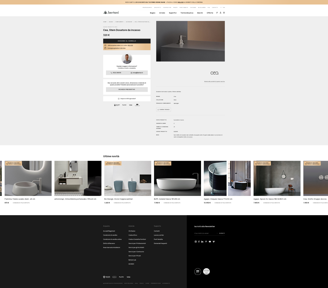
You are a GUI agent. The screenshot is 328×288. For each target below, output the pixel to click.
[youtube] (210, 241)
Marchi (200, 13)
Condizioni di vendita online (112, 239)
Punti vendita (184, 7)
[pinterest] (206, 241)
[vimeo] (213, 241)
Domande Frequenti (160, 243)
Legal (136, 283)
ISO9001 (131, 264)
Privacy (142, 283)
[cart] (223, 13)
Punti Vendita (158, 239)
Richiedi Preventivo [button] (127, 89)
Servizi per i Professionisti (137, 243)
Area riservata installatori (111, 247)
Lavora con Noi (159, 235)
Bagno (152, 13)
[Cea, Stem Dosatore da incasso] (190, 41)
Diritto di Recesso (109, 243)
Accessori (129, 21)
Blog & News (202, 7)
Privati (175, 7)
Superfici (173, 13)
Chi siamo (193, 7)
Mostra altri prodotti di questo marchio (214, 81)
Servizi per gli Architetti (136, 247)
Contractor (167, 7)
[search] (217, 13)
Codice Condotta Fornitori (137, 239)
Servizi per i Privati (135, 256)
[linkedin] (202, 241)
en (224, 7)
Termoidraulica (187, 13)
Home (105, 21)
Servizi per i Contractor (136, 252)
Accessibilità (166, 283)
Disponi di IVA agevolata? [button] (128, 98)
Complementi (119, 21)
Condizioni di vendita (110, 235)
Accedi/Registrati (109, 231)
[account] (220, 13)
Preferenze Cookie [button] (156, 283)
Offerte (210, 13)
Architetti (157, 7)
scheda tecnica (164, 109)
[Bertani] (111, 12)
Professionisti (147, 7)
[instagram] (195, 241)
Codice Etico (133, 235)
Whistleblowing (128, 283)
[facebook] (199, 241)
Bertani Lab (132, 260)
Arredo (162, 13)
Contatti (215, 7)
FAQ (209, 7)
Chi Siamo (132, 231)
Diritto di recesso (188, 137)
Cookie (147, 283)
